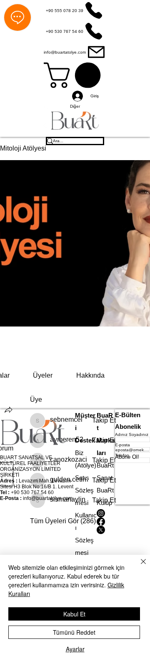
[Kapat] (138, 566)
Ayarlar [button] (75, 649)
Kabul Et (74, 614)
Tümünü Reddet (74, 632)
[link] (42, 375)
